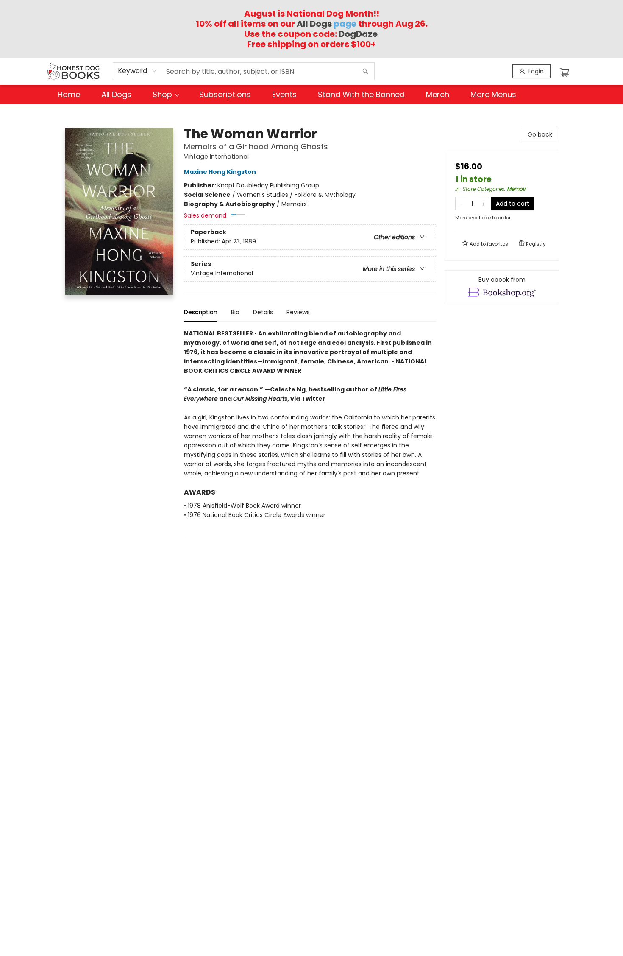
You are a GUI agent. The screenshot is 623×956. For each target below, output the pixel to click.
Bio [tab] (235, 312)
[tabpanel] (310, 434)
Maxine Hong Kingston (220, 172)
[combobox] (137, 71)
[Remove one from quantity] (461, 203)
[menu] (311, 94)
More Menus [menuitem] (493, 94)
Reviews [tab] (298, 312)
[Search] (365, 71)
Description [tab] (200, 312)
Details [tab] (263, 312)
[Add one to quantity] (483, 203)
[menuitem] (69, 94)
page (326, 24)
